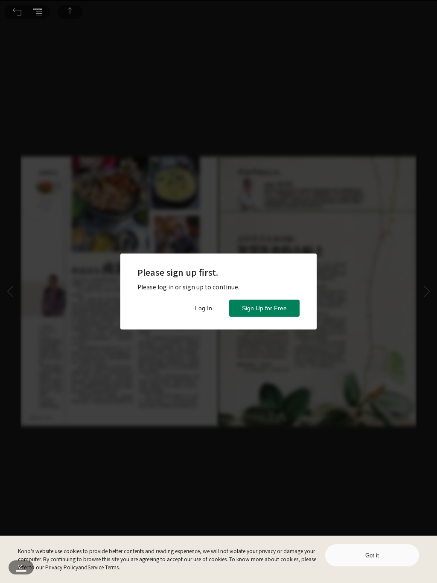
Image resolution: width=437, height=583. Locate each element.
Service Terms (103, 567)
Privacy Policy (61, 567)
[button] (17, 12)
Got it (372, 555)
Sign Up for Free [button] (264, 308)
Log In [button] (203, 308)
